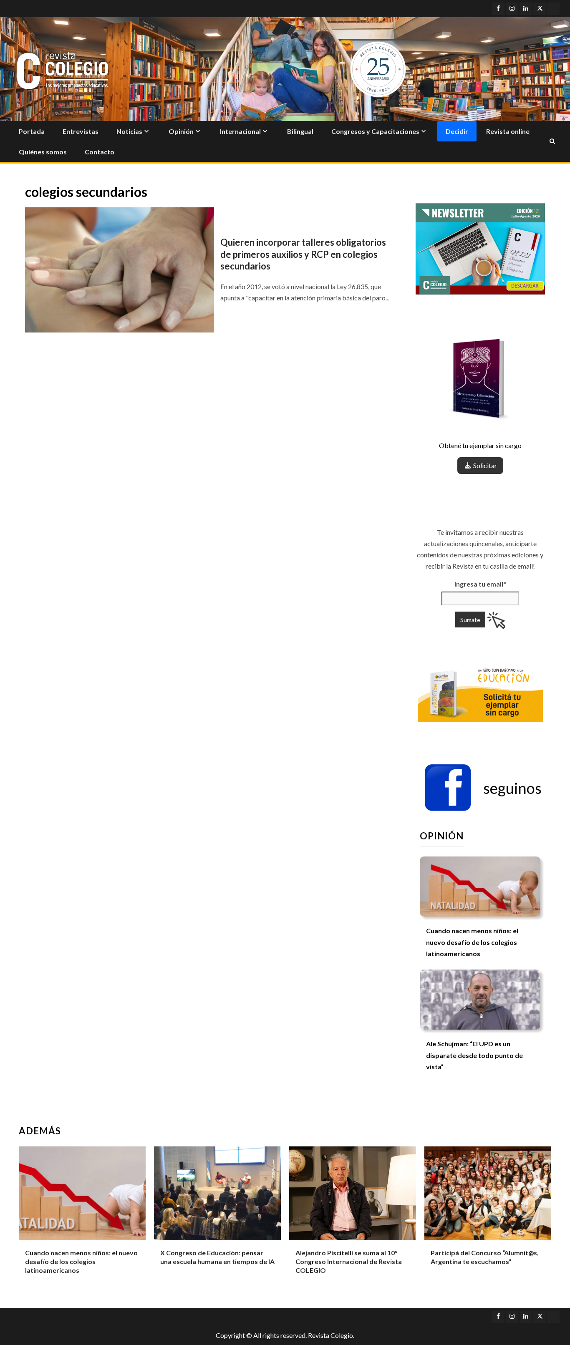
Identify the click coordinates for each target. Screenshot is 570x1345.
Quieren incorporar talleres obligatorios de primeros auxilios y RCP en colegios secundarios (303, 254)
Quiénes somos (43, 152)
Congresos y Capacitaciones (375, 131)
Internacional (240, 131)
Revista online (508, 131)
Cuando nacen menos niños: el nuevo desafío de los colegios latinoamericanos (472, 942)
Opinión (181, 131)
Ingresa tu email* (480, 584)
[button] (483, 788)
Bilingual (300, 131)
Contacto (99, 152)
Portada (32, 131)
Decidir (457, 131)
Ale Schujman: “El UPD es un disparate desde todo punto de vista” (474, 1055)
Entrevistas (80, 131)
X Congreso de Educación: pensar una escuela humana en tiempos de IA (217, 1257)
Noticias (129, 131)
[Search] (552, 141)
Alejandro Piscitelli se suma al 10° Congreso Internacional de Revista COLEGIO (348, 1261)
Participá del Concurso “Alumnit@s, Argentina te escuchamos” (485, 1257)
